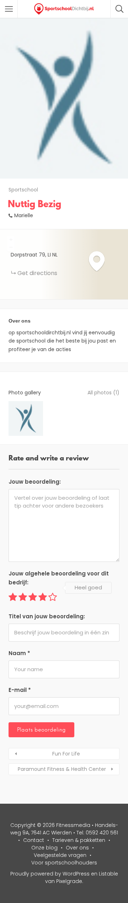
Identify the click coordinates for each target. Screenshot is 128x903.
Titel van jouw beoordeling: (47, 616)
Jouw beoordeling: (35, 481)
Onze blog (44, 847)
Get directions (37, 273)
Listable (108, 873)
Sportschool (23, 189)
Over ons (77, 847)
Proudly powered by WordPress (50, 873)
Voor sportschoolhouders (64, 862)
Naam (19, 653)
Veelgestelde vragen (60, 855)
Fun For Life (66, 753)
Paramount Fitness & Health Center (62, 769)
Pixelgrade (69, 881)
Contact (33, 840)
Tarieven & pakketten (78, 840)
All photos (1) (103, 392)
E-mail (20, 690)
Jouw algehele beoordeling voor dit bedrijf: (59, 578)
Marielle (23, 215)
